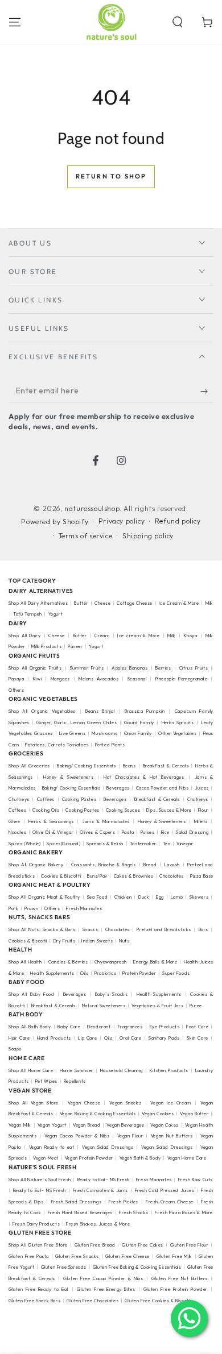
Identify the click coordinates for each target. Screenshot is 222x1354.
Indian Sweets (97, 941)
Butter (81, 603)
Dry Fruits (65, 941)
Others (16, 690)
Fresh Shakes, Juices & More (98, 1224)
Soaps (15, 1049)
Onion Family (138, 733)
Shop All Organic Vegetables (42, 711)
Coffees (46, 799)
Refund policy (178, 521)
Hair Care (19, 1038)
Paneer (75, 646)
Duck (143, 897)
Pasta (128, 832)
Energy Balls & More (155, 962)
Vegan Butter (194, 1113)
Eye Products (165, 1026)
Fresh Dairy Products (36, 1224)
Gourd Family (139, 722)
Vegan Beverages (125, 1125)
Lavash (172, 864)
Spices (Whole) (24, 843)
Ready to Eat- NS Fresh (103, 1179)
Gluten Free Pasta (29, 1256)
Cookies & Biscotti (61, 876)
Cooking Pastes (79, 799)
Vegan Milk (20, 1125)
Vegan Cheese (84, 1103)
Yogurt (55, 614)
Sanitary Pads (164, 1038)
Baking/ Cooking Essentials (86, 766)
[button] (177, 22)
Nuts (124, 941)
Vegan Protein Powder (89, 1158)
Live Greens (72, 733)
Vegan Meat (46, 1158)
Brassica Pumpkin (145, 711)
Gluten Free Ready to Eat (39, 1289)
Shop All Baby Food (33, 994)
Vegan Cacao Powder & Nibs (76, 1136)
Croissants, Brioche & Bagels (103, 864)
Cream (101, 635)
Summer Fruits (87, 668)
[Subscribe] (206, 391)
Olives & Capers (97, 832)
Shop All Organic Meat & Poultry (44, 897)
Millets (201, 821)
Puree (196, 1005)
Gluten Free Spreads (64, 1267)
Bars (203, 929)
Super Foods (176, 973)
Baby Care (68, 1026)
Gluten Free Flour (189, 1245)
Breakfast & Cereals (157, 799)
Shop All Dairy (24, 635)
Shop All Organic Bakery (36, 864)
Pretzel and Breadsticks (164, 929)
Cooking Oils (45, 810)
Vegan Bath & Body (140, 1158)
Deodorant (98, 1026)
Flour (203, 810)
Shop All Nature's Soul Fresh (40, 1179)
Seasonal (137, 679)
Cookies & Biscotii (28, 941)
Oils (84, 973)
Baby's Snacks (111, 994)
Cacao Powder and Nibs (162, 788)
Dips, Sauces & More (169, 810)
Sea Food (97, 897)
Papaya (16, 679)
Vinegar (184, 843)
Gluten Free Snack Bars (34, 1300)
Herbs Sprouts (178, 722)
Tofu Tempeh (27, 614)
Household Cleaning (121, 1070)
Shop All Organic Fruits (35, 668)
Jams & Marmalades (106, 821)
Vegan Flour (130, 1136)
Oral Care (130, 1038)
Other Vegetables (177, 733)
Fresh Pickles (123, 1202)
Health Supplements (52, 973)
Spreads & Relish (105, 843)
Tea (167, 843)
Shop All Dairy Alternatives (38, 603)
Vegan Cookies (158, 1113)
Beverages (117, 788)
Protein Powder (139, 973)
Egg (160, 897)
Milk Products (46, 646)
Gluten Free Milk (174, 1256)
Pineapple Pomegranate (181, 679)
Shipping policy (148, 535)
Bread (150, 864)
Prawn (31, 908)
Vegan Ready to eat (52, 1147)
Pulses (148, 832)
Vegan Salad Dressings (107, 1147)
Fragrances (130, 1026)
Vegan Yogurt (52, 1125)
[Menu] (15, 22)
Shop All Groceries (29, 766)
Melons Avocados (98, 679)
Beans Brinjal (99, 711)
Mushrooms (104, 733)
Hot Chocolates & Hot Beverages (144, 777)
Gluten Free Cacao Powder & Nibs (103, 1278)
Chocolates (171, 876)
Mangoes (60, 679)
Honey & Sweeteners (68, 777)
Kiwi (37, 679)
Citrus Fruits (193, 668)
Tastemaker (143, 843)
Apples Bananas (129, 668)
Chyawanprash (110, 962)
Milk (171, 635)
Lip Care (87, 1038)
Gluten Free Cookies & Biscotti (158, 1300)
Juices (202, 788)
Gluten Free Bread (95, 1245)
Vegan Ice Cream (170, 1103)
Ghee (14, 821)
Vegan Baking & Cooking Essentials (97, 1113)
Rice (165, 832)
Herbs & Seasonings (51, 821)
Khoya (191, 635)
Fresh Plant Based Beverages (80, 1212)
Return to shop (111, 176)
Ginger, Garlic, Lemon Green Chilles (76, 722)
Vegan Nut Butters (172, 1136)
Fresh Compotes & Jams (101, 1190)
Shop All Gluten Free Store (38, 1245)
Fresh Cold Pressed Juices (165, 1190)
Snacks (90, 929)
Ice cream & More (138, 635)
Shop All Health (26, 962)
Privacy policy (121, 521)
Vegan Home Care (187, 1158)
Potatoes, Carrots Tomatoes (57, 744)
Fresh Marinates (84, 908)
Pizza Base (201, 876)
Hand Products (54, 1038)
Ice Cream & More (179, 603)
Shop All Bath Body (30, 1026)
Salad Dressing (192, 832)
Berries (163, 668)
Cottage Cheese (134, 603)
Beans (129, 766)
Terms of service (86, 535)
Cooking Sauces (123, 810)
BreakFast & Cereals (166, 766)
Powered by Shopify (54, 521)
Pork (13, 908)
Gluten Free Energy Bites (106, 1289)
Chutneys (19, 799)
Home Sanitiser (76, 1070)
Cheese (103, 603)
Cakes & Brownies (134, 876)
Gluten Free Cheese (127, 1256)
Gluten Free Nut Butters (179, 1278)
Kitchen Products (169, 1070)
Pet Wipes (46, 1081)
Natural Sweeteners (104, 1005)
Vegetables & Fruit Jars (157, 1005)
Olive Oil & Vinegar (52, 832)
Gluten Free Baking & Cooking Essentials (137, 1267)
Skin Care (197, 1038)
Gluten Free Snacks (77, 1256)
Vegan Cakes (164, 1125)
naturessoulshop (92, 508)
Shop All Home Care (31, 1070)
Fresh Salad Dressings (76, 1202)
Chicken (122, 897)
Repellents (75, 1081)
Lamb (177, 897)
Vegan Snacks (125, 1103)
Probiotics (105, 973)
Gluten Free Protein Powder (175, 1289)
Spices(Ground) (63, 843)
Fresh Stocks (134, 1212)
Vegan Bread (87, 1125)
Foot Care (197, 1026)
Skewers (199, 897)
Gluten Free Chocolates (92, 1300)
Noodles (17, 832)
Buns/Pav (97, 876)
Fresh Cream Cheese (170, 1202)
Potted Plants (110, 744)
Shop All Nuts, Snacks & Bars (42, 929)
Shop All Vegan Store (34, 1103)
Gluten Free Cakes (142, 1245)
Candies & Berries (68, 962)
